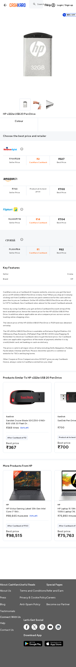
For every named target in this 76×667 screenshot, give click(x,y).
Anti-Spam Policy (30, 604)
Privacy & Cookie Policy (33, 597)
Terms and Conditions (33, 590)
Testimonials (7, 611)
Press (3, 597)
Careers (51, 597)
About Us (5, 590)
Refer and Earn (54, 590)
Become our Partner (58, 604)
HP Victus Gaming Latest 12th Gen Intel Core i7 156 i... (26, 510)
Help (48, 5)
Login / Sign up (65, 5)
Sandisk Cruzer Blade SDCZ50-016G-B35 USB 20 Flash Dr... (25, 422)
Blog (2, 604)
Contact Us (7, 629)
